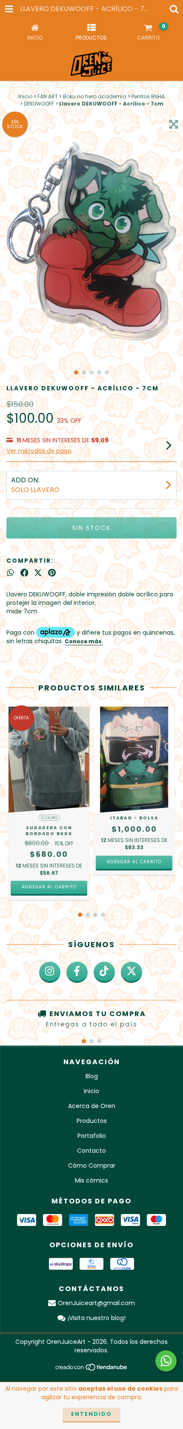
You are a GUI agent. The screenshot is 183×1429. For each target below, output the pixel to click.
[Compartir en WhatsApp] (10, 573)
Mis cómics (91, 1180)
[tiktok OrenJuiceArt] (104, 972)
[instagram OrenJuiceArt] (49, 972)
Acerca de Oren (91, 1106)
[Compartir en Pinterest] (52, 573)
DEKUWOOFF (39, 103)
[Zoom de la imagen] (173, 124)
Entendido (91, 1414)
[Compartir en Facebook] (24, 573)
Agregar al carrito (49, 887)
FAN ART (47, 96)
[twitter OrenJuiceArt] (131, 972)
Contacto (91, 1150)
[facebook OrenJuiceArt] (77, 972)
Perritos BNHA (148, 96)
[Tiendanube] (91, 1369)
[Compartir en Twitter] (38, 573)
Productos (92, 1121)
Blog (92, 1076)
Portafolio (91, 1135)
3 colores (49, 818)
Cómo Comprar (91, 1165)
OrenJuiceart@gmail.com (96, 1303)
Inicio (25, 96)
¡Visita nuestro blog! (97, 1318)
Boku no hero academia (94, 96)
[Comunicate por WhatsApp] (166, 1361)
